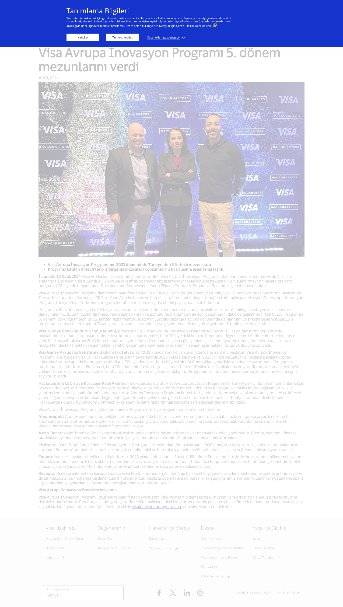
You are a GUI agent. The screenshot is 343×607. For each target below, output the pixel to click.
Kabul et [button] (83, 37)
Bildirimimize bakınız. (198, 26)
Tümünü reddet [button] (122, 37)
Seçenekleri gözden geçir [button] (163, 37)
